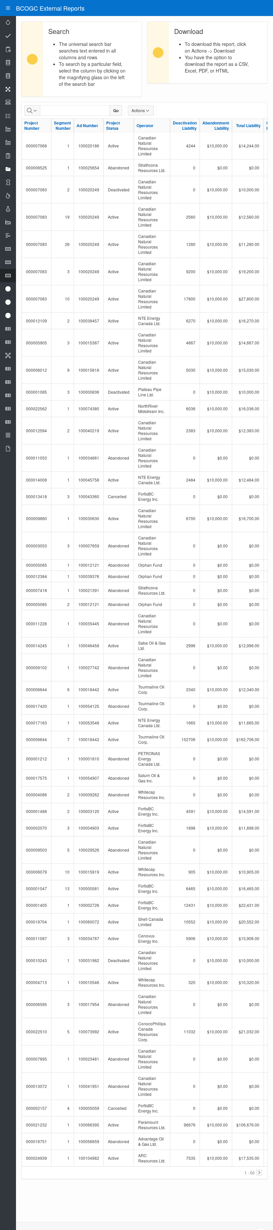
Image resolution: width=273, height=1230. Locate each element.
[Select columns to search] (32, 110)
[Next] (259, 1172)
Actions (138, 110)
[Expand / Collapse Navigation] (8, 8)
